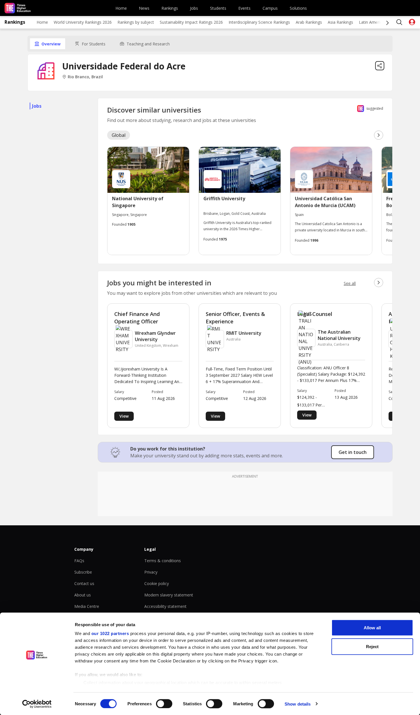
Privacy (150, 572)
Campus (270, 8)
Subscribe (83, 572)
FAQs (79, 560)
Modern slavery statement (168, 595)
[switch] (164, 703)
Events (244, 8)
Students (218, 8)
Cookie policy (156, 583)
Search (399, 22)
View (124, 416)
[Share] (379, 65)
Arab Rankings (309, 22)
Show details (298, 703)
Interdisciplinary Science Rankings (259, 22)
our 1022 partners (110, 633)
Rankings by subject (135, 22)
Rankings (169, 8)
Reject (372, 646)
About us (82, 595)
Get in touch (353, 452)
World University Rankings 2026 (83, 22)
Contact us (84, 583)
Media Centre (86, 606)
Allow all (372, 627)
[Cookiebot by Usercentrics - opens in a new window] (37, 704)
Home (121, 8)
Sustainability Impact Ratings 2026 (191, 22)
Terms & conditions (162, 560)
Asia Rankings (340, 22)
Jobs (194, 8)
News (144, 8)
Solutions (298, 8)
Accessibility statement (165, 606)
